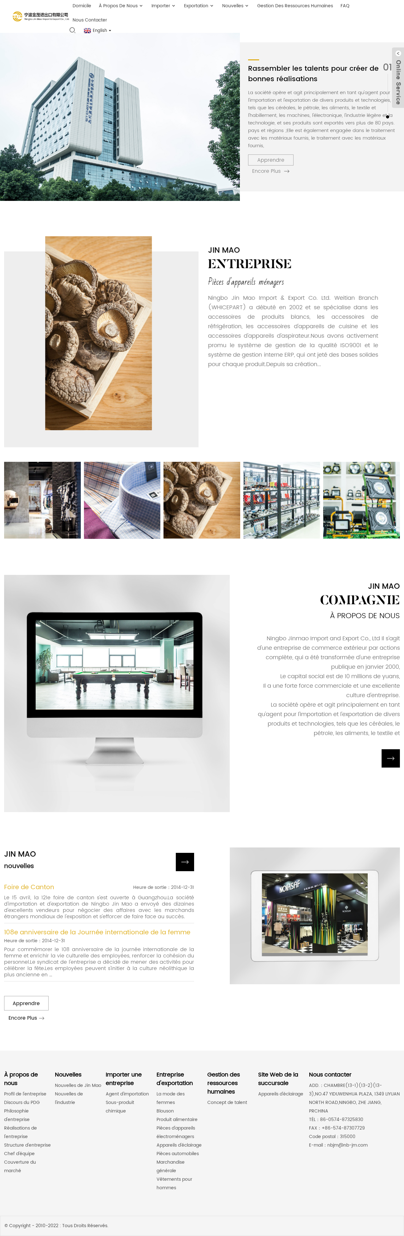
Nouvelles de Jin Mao (78, 1085)
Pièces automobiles (178, 1153)
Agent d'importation (127, 1094)
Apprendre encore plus (268, 161)
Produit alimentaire (177, 1119)
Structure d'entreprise (27, 1145)
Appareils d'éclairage (179, 1145)
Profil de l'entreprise (25, 1094)
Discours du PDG (22, 1102)
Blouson (165, 1111)
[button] (387, 116)
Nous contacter (90, 20)
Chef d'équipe (19, 1153)
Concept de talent (227, 1102)
